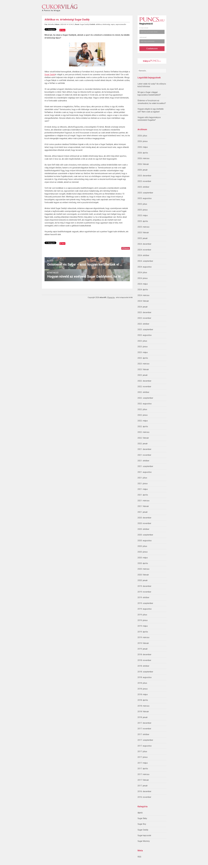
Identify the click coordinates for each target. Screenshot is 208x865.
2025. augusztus (145, 198)
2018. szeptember (145, 672)
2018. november (144, 660)
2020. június (143, 552)
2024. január (143, 307)
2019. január (143, 649)
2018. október (143, 666)
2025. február (143, 232)
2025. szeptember (145, 193)
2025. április (143, 221)
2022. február (143, 438)
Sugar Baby (142, 818)
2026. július (142, 136)
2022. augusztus (145, 403)
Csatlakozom (152, 49)
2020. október (143, 529)
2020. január (143, 580)
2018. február (143, 711)
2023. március (143, 364)
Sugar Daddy (143, 830)
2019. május (143, 626)
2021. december (144, 449)
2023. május (143, 352)
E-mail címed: (143, 28)
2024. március (143, 295)
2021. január (143, 512)
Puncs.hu (111, 297)
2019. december (144, 586)
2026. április (143, 153)
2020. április (143, 563)
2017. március (143, 774)
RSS (139, 857)
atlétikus (99, 24)
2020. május (143, 557)
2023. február (143, 369)
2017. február (143, 780)
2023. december (144, 312)
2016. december (144, 791)
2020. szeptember (145, 535)
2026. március (143, 158)
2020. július (142, 546)
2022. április (143, 426)
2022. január (143, 443)
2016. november (144, 797)
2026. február (143, 164)
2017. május (143, 763)
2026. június (143, 141)
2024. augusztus (145, 267)
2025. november (144, 181)
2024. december (144, 244)
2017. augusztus (145, 746)
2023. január (143, 375)
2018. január (143, 717)
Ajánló (140, 813)
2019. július (142, 615)
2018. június (143, 689)
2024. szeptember (145, 261)
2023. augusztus (145, 335)
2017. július (142, 751)
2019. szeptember (145, 603)
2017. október (143, 734)
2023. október (143, 324)
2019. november (144, 592)
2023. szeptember (145, 329)
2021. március (143, 500)
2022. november (144, 386)
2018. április (143, 700)
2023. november (144, 318)
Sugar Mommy (144, 841)
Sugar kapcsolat (144, 835)
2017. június (143, 757)
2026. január (143, 170)
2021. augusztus (145, 472)
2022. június (143, 415)
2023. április (143, 358)
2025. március (143, 227)
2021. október (143, 461)
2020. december (144, 518)
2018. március (143, 706)
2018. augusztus (145, 677)
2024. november (144, 250)
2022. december (144, 381)
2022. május (143, 421)
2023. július (142, 341)
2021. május (143, 489)
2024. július (142, 272)
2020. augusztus (145, 540)
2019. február (143, 643)
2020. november (144, 523)
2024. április (143, 289)
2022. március (143, 432)
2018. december (144, 654)
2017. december (144, 723)
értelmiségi (106, 24)
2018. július (142, 683)
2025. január (143, 238)
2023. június (143, 346)
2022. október (143, 392)
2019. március (143, 637)
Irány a (146, 61)
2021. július (142, 478)
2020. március (143, 569)
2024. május (143, 284)
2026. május (143, 147)
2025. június (143, 210)
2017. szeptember (145, 740)
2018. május (143, 694)
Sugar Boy (142, 824)
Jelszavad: (143, 37)
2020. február (143, 575)
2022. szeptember (145, 398)
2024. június (143, 278)
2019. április (143, 632)
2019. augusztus (145, 609)
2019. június (143, 620)
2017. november (144, 728)
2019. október (143, 597)
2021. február (143, 506)
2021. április (143, 495)
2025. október (143, 187)
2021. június (143, 483)
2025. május (143, 215)
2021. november (144, 455)
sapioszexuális (121, 24)
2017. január (143, 786)
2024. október (143, 255)
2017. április (143, 768)
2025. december (144, 175)
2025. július (142, 204)
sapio (113, 24)
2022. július (142, 409)
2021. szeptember (145, 466)
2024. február (143, 301)
